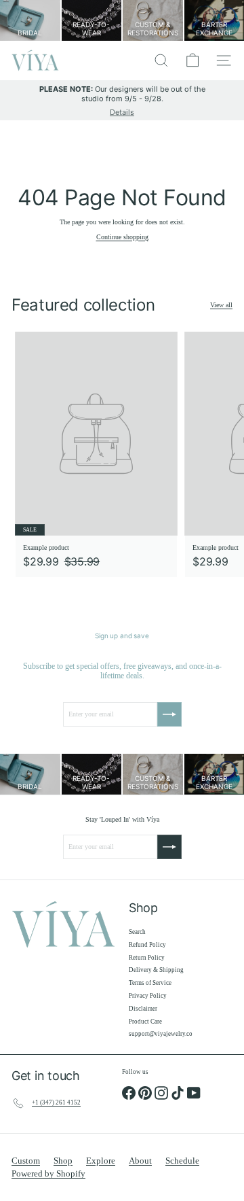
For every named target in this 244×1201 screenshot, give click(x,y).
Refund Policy (147, 944)
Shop (63, 1160)
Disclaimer (143, 1008)
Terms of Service (150, 982)
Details (122, 112)
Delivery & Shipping (156, 970)
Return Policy (147, 957)
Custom (26, 1160)
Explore (100, 1160)
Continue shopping (122, 237)
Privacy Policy (148, 995)
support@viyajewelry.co (160, 1033)
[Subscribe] (169, 714)
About (140, 1160)
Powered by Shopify (48, 1173)
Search (137, 931)
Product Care (145, 1021)
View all (221, 305)
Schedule (182, 1160)
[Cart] (192, 60)
